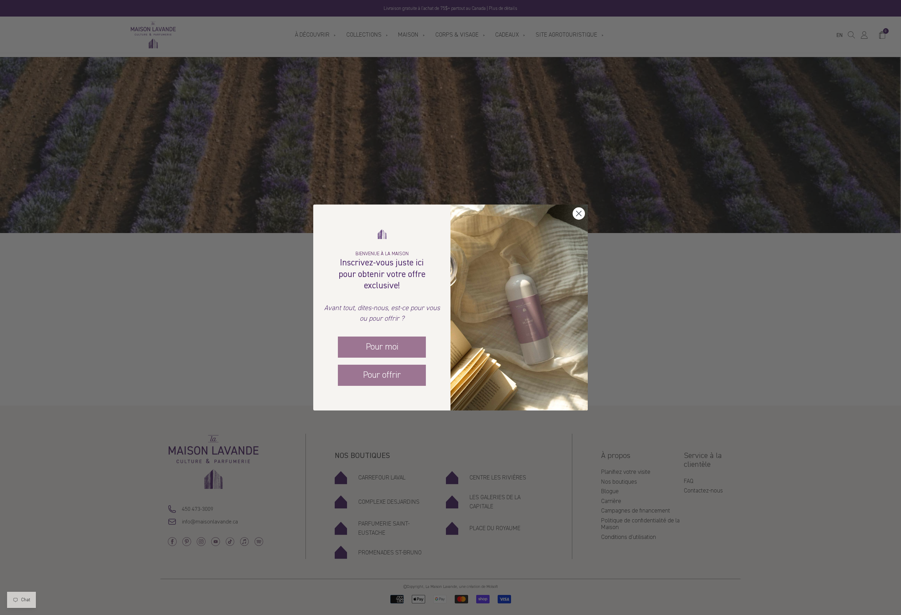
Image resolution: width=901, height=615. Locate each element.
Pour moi (382, 346)
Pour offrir (382, 375)
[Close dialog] (579, 213)
